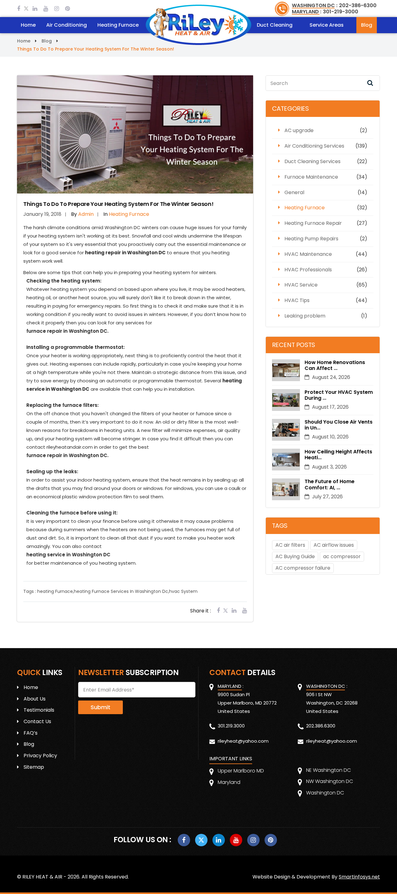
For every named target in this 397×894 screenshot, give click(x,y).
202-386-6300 (358, 5)
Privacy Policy (40, 755)
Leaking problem (304, 315)
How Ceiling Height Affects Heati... (338, 454)
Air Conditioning (66, 25)
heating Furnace (55, 591)
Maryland (229, 782)
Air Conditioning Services (314, 145)
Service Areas (327, 25)
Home (28, 25)
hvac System (183, 591)
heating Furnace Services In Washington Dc (121, 591)
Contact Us (37, 721)
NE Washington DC (328, 770)
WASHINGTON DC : (314, 5)
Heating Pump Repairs (311, 238)
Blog (366, 25)
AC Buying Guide (295, 556)
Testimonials (39, 710)
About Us (35, 698)
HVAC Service (301, 284)
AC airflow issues (334, 545)
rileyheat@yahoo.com (243, 741)
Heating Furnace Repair (313, 223)
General (294, 192)
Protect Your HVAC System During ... (339, 395)
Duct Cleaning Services (312, 161)
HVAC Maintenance (308, 254)
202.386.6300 (320, 726)
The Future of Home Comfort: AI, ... (330, 484)
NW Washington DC (329, 781)
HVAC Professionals (308, 269)
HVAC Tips (297, 300)
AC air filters (290, 545)
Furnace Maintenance (311, 176)
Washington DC (325, 792)
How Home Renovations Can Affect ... (335, 365)
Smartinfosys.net (359, 876)
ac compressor (342, 556)
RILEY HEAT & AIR (42, 876)
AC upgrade (299, 130)
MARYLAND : (306, 12)
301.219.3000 (231, 726)
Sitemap (34, 767)
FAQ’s (31, 732)
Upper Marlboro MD (241, 770)
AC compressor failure (302, 568)
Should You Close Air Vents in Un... (338, 425)
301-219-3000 (340, 12)
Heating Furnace (118, 25)
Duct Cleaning (274, 25)
